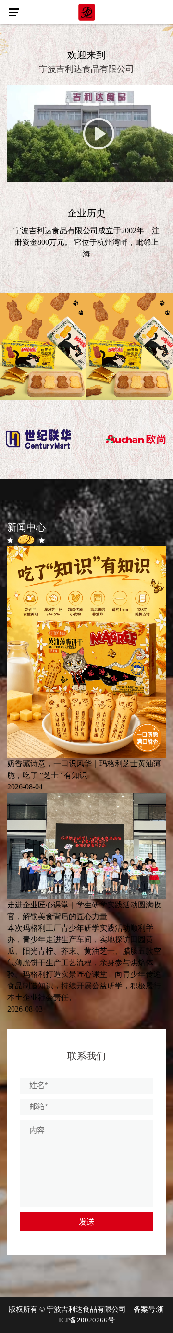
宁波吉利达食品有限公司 (86, 1309)
